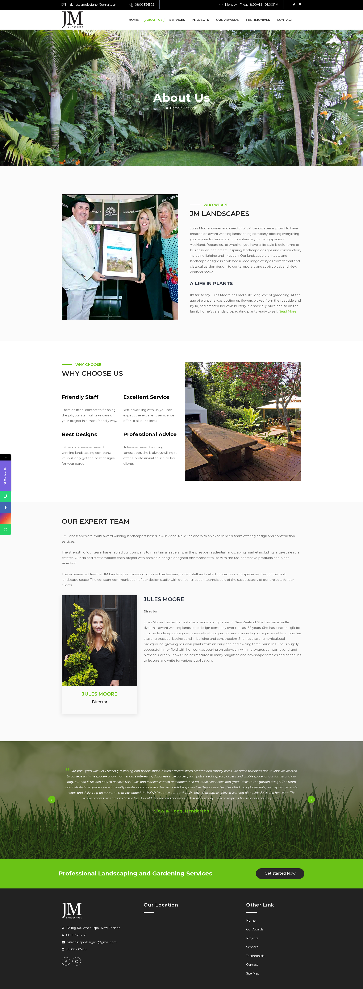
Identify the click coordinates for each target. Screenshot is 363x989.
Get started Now (280, 873)
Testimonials (258, 20)
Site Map (252, 973)
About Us (154, 20)
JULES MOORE (99, 694)
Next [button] (311, 799)
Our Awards (227, 20)
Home (134, 20)
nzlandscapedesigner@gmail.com (92, 5)
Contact (285, 20)
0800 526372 (144, 5)
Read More (287, 311)
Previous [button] (51, 799)
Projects (200, 20)
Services (177, 20)
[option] (181, 791)
